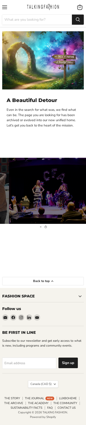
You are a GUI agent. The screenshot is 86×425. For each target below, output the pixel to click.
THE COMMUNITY (65, 403)
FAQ (50, 408)
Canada (41, 384)
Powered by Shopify (43, 417)
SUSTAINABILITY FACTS (26, 408)
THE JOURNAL (39, 398)
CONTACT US (67, 408)
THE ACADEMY (38, 403)
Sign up (68, 362)
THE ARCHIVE (13, 403)
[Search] (78, 20)
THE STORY (12, 398)
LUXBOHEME (68, 398)
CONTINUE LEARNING (43, 256)
